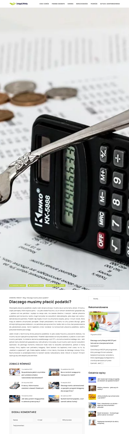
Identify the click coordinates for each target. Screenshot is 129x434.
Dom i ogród (44, 4)
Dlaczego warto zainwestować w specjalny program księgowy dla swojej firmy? (72, 388)
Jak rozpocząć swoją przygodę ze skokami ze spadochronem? (108, 380)
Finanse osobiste (58, 4)
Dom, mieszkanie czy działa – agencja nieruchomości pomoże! (107, 405)
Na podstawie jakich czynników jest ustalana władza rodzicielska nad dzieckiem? (33, 375)
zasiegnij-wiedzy (18, 285)
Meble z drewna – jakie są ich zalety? (107, 388)
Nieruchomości (82, 4)
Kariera (70, 4)
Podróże (94, 4)
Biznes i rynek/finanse (55, 285)
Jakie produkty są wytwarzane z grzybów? (108, 397)
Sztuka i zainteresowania (110, 4)
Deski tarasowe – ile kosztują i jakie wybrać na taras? (108, 414)
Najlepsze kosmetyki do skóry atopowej (108, 422)
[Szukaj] (90, 298)
